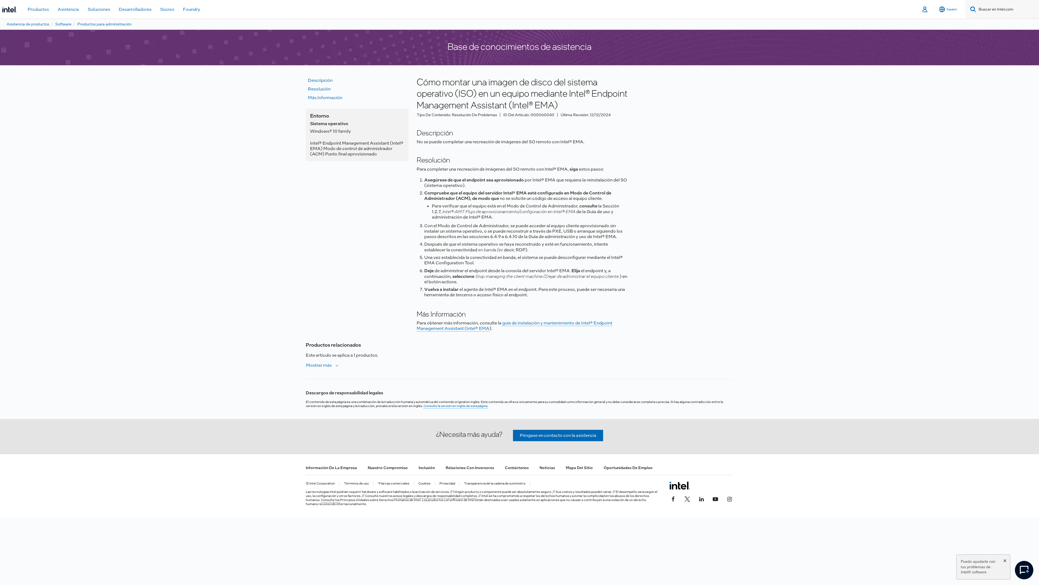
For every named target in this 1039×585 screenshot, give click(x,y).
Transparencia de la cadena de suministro (494, 484)
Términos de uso (356, 484)
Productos (38, 9)
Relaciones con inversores (470, 467)
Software (63, 24)
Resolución (319, 89)
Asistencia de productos (27, 24)
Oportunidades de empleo (628, 467)
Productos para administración (104, 24)
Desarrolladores (135, 9)
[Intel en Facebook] (673, 498)
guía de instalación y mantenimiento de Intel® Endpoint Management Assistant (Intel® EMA (514, 325)
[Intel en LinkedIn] (701, 498)
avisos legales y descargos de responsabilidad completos (435, 496)
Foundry (191, 9)
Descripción (320, 80)
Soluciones (99, 9)
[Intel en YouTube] (715, 498)
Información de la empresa (331, 467)
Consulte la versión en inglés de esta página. (455, 406)
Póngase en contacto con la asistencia (558, 435)
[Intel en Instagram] (729, 498)
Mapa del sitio (579, 467)
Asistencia (68, 9)
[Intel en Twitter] (687, 498)
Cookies (424, 484)
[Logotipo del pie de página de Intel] (679, 486)
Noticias (547, 467)
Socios (167, 9)
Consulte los (330, 500)
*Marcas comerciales (393, 484)
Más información (325, 97)
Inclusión (427, 467)
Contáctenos (517, 467)
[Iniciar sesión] (925, 9)
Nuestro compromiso (388, 467)
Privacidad (447, 484)
